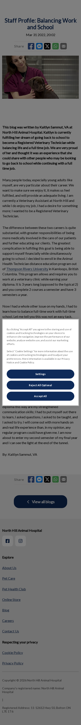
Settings (40, 373)
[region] (40, 362)
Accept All (40, 396)
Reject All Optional (40, 385)
